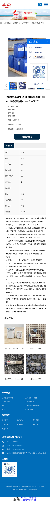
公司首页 (5, 420)
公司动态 (35, 420)
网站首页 (16, 23)
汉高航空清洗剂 (7, 398)
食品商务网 (33, 490)
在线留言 (5, 429)
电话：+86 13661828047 (15, 445)
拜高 (3, 409)
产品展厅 (25, 23)
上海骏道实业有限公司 (12, 486)
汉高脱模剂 (29, 409)
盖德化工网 (23, 490)
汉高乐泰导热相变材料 (32, 406)
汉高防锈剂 (6, 402)
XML (42, 486)
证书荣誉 (20, 424)
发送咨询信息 (27, 137)
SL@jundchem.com (18, 449)
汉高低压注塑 (29, 402)
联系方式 (35, 424)
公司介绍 (20, 420)
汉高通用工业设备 (31, 398)
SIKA (4, 406)
